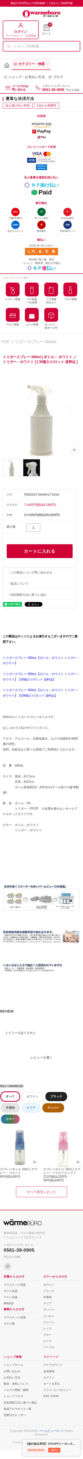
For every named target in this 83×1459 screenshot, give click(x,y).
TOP (5, 341)
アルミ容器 (11, 1297)
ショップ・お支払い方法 (27, 77)
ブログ (58, 77)
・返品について (17, 583)
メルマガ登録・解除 (16, 1390)
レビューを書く (41, 1057)
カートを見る (51, 1383)
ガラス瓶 (9, 1323)
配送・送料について (16, 1383)
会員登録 (48, 1371)
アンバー (53, 1107)
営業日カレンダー (15, 1415)
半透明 (10, 1107)
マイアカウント (53, 1364)
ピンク (47, 1341)
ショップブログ (13, 1396)
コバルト (48, 1316)
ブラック (56, 1096)
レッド (47, 1328)
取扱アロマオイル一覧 (17, 1408)
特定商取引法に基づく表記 (20, 1402)
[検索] (9, 46)
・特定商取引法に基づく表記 (26, 594)
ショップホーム (13, 1364)
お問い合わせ (12, 1371)
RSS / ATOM (51, 1396)
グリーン (48, 1322)
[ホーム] (7, 65)
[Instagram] (8, 1266)
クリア (31, 1107)
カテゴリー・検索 (31, 64)
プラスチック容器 (15, 1284)
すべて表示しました (41, 1192)
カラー (10, 1119)
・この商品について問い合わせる (29, 572)
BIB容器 (9, 1303)
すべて (10, 1096)
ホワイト (33, 1096)
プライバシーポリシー (57, 1390)
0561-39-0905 (53, 90)
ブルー (47, 1334)
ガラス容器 (11, 1291)
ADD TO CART (40, 551)
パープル (48, 1347)
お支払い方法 (12, 1377)
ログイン (48, 1377)
